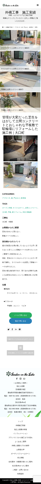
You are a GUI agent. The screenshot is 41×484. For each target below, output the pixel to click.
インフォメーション (20, 433)
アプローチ (6, 198)
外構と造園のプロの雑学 (20, 445)
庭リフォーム (17, 212)
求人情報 (20, 458)
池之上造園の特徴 (20, 429)
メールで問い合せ (20, 315)
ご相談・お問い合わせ (20, 470)
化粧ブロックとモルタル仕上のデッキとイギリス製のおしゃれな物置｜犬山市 (20, 340)
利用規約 (20, 474)
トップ (20, 421)
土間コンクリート (31, 208)
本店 (24, 212)
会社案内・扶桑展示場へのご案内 (20, 462)
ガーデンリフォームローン (20, 454)
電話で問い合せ (20, 321)
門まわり (17, 198)
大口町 (4, 212)
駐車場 (23, 198)
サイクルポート (18, 208)
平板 (9, 212)
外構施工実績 (20, 425)
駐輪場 (29, 212)
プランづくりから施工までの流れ (20, 437)
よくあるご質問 (20, 441)
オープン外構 (7, 208)
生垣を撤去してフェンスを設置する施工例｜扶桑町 (21, 353)
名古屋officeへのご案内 (20, 466)
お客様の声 (20, 449)
